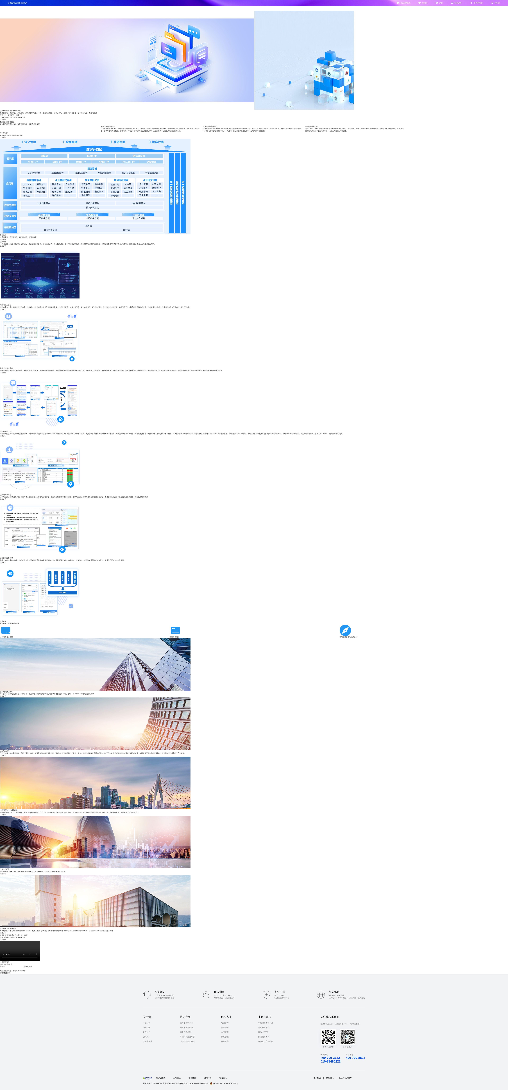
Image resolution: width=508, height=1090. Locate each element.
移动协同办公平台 (187, 1037)
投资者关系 (147, 1041)
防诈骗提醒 (160, 1078)
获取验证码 (28, 966)
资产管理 (225, 1027)
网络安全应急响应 (265, 1041)
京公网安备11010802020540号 (225, 1083)
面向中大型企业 (186, 1023)
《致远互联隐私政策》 (19, 971)
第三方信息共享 (345, 1078)
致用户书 (207, 1078)
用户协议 (317, 1078)
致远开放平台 (263, 1027)
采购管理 (225, 1037)
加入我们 (146, 1037)
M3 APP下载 (263, 1032)
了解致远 (146, 1023)
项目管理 (225, 1023)
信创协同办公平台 (187, 1041)
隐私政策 (330, 1078)
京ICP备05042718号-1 (199, 1083)
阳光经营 (192, 1078)
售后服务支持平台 (265, 1023)
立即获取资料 (5, 973)
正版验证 (177, 1078)
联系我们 (146, 1032)
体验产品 (3, 120)
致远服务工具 (263, 1037)
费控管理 (225, 1041)
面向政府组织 (185, 1032)
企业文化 (146, 1027)
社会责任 (223, 1078)
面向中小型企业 (186, 1027)
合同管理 (225, 1032)
